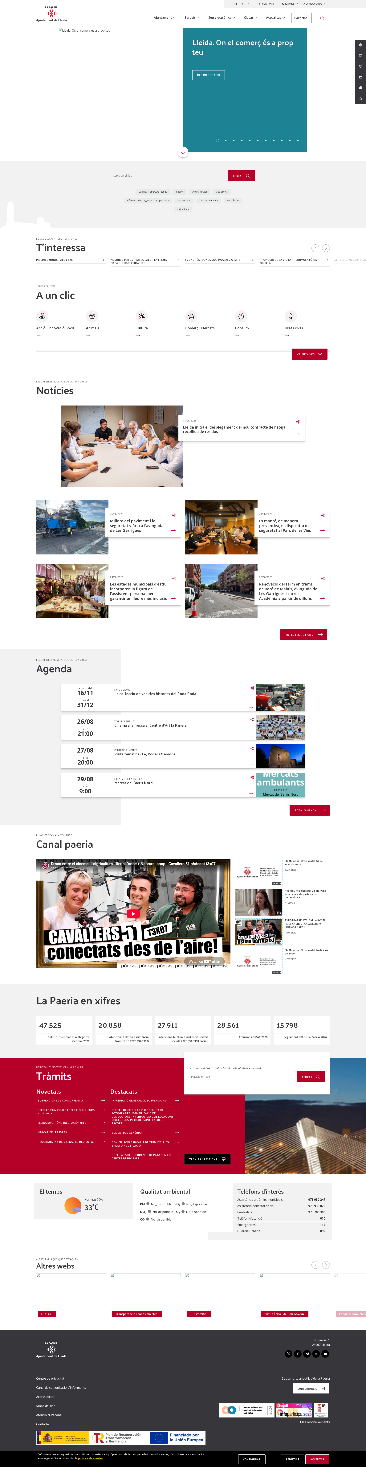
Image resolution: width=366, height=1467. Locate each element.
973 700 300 (316, 1212)
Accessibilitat (45, 1397)
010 (322, 1218)
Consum (242, 327)
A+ (236, 4)
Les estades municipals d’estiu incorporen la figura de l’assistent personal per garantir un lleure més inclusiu (138, 591)
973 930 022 (316, 1206)
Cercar (307, 1077)
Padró (179, 191)
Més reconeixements (315, 1422)
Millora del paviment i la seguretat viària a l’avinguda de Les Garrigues (137, 525)
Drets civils (294, 327)
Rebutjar (293, 1459)
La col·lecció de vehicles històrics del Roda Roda (155, 693)
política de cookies (90, 1458)
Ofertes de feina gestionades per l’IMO (148, 200)
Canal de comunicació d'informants (61, 1387)
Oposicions (184, 200)
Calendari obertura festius (153, 191)
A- (249, 3)
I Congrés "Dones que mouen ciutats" (213, 260)
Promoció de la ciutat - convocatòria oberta (288, 261)
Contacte (42, 1424)
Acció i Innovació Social (55, 327)
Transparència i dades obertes (136, 1314)
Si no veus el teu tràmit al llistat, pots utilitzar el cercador (226, 1068)
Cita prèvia (222, 191)
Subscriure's (307, 1388)
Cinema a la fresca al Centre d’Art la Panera (150, 725)
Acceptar (317, 1459)
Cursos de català (209, 200)
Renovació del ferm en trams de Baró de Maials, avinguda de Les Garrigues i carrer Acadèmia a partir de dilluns (288, 591)
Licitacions (183, 209)
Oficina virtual (199, 191)
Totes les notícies (299, 634)
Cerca (237, 176)
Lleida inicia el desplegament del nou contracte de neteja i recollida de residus (235, 429)
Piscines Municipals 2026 (54, 260)
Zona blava (233, 200)
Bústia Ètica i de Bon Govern (284, 1314)
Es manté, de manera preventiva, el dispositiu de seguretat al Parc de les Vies (285, 525)
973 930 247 (316, 1199)
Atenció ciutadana (49, 1415)
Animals (92, 327)
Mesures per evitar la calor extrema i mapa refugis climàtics (140, 261)
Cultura (142, 327)
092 (322, 1231)
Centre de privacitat (50, 1378)
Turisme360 (198, 1314)
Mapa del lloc (45, 1406)
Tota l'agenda (306, 810)
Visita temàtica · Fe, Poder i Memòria (144, 754)
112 (322, 1225)
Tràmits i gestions (203, 1159)
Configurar (252, 1459)
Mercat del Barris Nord (133, 782)
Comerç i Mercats (200, 327)
